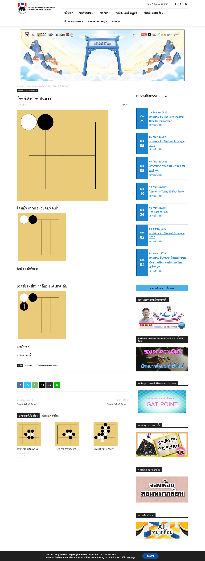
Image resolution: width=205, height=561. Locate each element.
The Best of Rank (158, 212)
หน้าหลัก (68, 12)
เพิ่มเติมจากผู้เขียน (50, 415)
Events (116, 21)
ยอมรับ (150, 555)
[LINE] (57, 385)
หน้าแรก (20, 86)
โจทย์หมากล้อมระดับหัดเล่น (38, 86)
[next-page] (24, 455)
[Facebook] (180, 4)
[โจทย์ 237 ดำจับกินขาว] (111, 434)
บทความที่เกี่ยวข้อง (28, 415)
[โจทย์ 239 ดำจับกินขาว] (34, 434)
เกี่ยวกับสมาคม (85, 12)
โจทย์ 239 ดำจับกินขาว (27, 449)
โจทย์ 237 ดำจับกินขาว (104, 449)
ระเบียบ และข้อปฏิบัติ (126, 12)
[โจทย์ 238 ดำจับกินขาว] (72, 434)
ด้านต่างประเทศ (72, 21)
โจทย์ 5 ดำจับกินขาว (27, 404)
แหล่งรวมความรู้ (96, 21)
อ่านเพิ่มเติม (156, 124)
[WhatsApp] (35, 385)
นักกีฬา (104, 12)
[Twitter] (27, 385)
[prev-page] (19, 455)
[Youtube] (185, 4)
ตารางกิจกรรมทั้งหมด (162, 288)
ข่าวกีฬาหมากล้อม (153, 12)
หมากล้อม (29, 365)
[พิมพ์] (49, 385)
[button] (175, 4)
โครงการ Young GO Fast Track (166, 191)
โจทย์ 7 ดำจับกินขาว (117, 404)
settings (131, 557)
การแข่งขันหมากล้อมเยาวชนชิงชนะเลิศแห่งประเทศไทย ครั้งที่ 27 (167, 262)
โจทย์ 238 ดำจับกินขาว (65, 449)
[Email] (42, 385)
